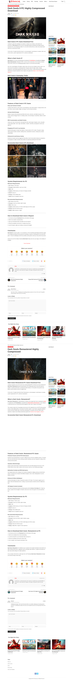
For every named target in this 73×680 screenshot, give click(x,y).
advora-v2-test (10, 663)
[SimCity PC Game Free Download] (52, 51)
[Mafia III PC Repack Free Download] (58, 331)
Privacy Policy (10, 667)
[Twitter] (62, 1)
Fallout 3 (34, 70)
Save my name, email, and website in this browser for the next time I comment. (20, 315)
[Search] (64, 1)
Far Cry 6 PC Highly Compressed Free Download (60, 65)
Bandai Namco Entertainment (33, 402)
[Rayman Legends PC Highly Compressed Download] (52, 60)
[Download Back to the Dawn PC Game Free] (61, 51)
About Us (9, 661)
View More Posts (42, 266)
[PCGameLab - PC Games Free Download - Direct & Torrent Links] (14, 1)
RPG (43, 648)
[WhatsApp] (14, 15)
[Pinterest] (13, 15)
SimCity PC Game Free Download (29, 337)
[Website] (42, 273)
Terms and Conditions (11, 669)
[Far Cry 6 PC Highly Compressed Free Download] (61, 60)
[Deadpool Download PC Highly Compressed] (61, 41)
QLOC (45, 401)
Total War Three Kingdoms (35, 411)
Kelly (11, 13)
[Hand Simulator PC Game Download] (52, 41)
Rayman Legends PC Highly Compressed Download (52, 65)
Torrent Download (27, 243)
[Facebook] (61, 1)
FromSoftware (32, 60)
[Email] (15, 15)
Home (8, 4)
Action (10, 648)
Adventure (39, 648)
